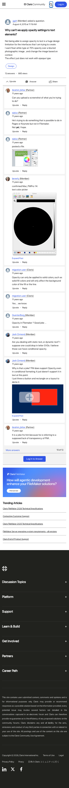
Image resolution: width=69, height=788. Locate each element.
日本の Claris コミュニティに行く (43, 762)
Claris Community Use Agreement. (29, 735)
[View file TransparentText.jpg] (25, 157)
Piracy (21, 762)
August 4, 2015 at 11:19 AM (25, 24)
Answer (33, 81)
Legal (61, 755)
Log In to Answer (34, 459)
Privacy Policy (8, 762)
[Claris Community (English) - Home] (34, 4)
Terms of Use (48, 755)
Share (55, 81)
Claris (4, 568)
